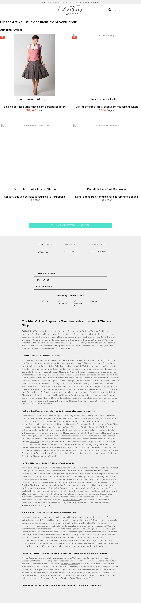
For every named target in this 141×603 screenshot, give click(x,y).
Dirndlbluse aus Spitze (83, 447)
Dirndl (113, 360)
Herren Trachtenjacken (48, 540)
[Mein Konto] (124, 10)
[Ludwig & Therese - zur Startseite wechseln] (70, 9)
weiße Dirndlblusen (71, 499)
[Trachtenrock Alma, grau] (34, 65)
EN (119, 10)
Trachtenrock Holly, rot (106, 99)
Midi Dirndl (34, 441)
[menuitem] (23, 10)
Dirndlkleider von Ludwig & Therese (67, 389)
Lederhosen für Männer (42, 363)
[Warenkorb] (135, 10)
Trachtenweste (58, 529)
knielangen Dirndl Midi (91, 488)
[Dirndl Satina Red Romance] (106, 155)
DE (116, 10)
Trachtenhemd (99, 517)
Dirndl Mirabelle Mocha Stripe (34, 189)
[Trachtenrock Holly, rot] (106, 65)
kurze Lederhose (104, 369)
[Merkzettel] (130, 10)
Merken (62, 40)
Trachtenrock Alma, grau (34, 99)
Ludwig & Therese (69, 563)
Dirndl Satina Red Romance (106, 189)
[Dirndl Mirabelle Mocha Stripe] (34, 155)
